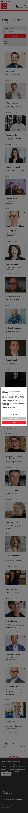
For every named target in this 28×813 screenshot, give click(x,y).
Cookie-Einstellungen (14, 414)
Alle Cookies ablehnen (14, 418)
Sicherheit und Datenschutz (9, 407)
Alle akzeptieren (14, 422)
